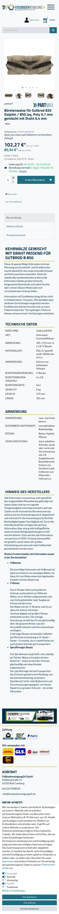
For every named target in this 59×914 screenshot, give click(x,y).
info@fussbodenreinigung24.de (19, 794)
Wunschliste (12, 194)
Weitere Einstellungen (13, 890)
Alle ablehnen (29, 902)
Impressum (8, 861)
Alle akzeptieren (29, 897)
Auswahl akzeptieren (29, 908)
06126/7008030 (11, 788)
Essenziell (12, 873)
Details (23, 171)
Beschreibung (13, 217)
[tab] (29, 217)
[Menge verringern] (13, 182)
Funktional (12, 887)
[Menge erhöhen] (13, 178)
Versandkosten (15, 202)
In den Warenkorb (35, 179)
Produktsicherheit (15, 235)
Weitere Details (14, 226)
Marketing (12, 880)
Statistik (11, 876)
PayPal (10, 883)
